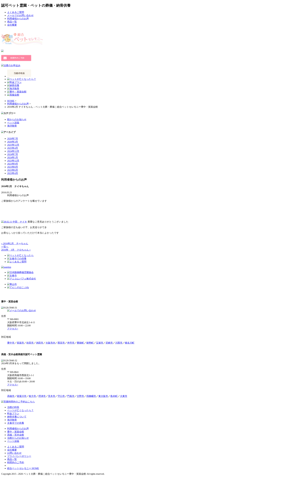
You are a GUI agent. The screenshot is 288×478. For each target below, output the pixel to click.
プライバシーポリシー (19, 456)
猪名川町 (129, 342)
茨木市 (51, 396)
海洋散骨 (12, 125)
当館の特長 (13, 407)
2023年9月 (12, 163)
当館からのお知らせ (18, 438)
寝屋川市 (21, 396)
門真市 (70, 396)
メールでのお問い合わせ (20, 15)
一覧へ (4, 246)
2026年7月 (12, 138)
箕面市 (20, 342)
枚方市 (32, 396)
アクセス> (12, 328)
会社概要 (12, 25)
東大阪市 (103, 396)
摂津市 (42, 396)
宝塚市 (99, 342)
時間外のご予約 (15, 462)
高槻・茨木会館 (15, 435)
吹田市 (30, 342)
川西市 (118, 342)
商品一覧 (12, 21)
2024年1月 (12, 157)
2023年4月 (12, 173)
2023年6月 (12, 170)
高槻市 (10, 396)
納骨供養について (16, 416)
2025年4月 (12, 148)
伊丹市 (70, 342)
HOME (10, 101)
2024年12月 (13, 151)
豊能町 (80, 342)
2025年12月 (13, 145)
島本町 (114, 396)
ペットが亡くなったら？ (20, 410)
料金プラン (13, 413)
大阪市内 (50, 342)
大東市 (123, 396)
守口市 (61, 396)
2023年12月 (13, 160)
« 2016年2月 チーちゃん (14, 243)
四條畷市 (91, 396)
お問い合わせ (14, 453)
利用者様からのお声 (18, 18)
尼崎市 (109, 342)
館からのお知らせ (16, 119)
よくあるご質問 (15, 12)
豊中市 (10, 342)
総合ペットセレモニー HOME (23, 468)
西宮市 (61, 342)
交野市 (80, 396)
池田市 (39, 342)
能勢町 (90, 342)
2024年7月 (12, 154)
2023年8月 (12, 167)
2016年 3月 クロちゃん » (16, 250)
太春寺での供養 (15, 423)
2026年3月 (12, 141)
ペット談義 (13, 122)
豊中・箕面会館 (15, 431)
